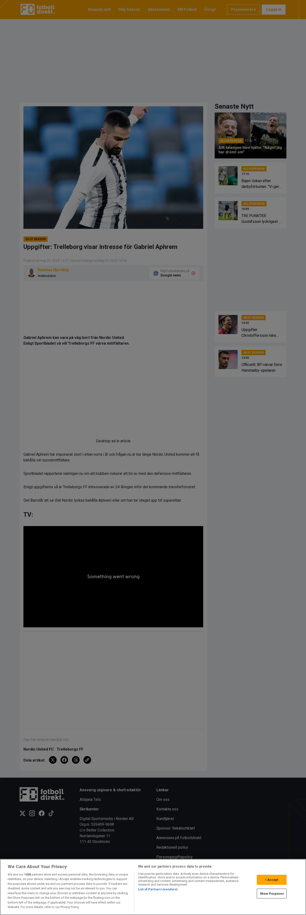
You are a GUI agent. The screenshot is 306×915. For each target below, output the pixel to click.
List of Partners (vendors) (158, 889)
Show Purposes (272, 893)
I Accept (271, 879)
